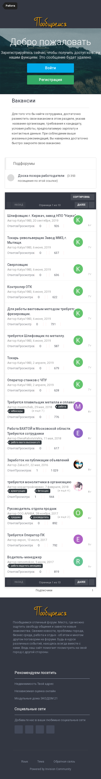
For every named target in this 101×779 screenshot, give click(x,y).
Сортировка (81, 197)
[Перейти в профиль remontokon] (78, 561)
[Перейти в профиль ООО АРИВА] (78, 512)
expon (21, 540)
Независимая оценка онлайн (35, 691)
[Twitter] (29, 729)
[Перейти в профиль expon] (78, 538)
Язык (25, 761)
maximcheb (25, 407)
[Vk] (50, 729)
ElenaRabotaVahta (29, 438)
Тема (41, 761)
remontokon (25, 562)
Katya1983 (24, 220)
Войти (50, 68)
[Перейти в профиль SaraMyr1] (78, 463)
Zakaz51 (23, 465)
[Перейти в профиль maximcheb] (78, 406)
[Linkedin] (40, 729)
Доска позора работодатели (41, 176)
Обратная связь (64, 761)
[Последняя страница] (91, 205)
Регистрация (50, 79)
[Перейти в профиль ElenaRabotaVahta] (78, 432)
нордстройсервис (30, 487)
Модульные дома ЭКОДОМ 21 (36, 698)
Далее (81, 204)
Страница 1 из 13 (50, 205)
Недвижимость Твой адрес (34, 684)
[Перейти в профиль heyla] (78, 486)
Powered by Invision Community (50, 769)
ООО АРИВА (25, 513)
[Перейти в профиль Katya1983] (78, 219)
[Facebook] (19, 729)
